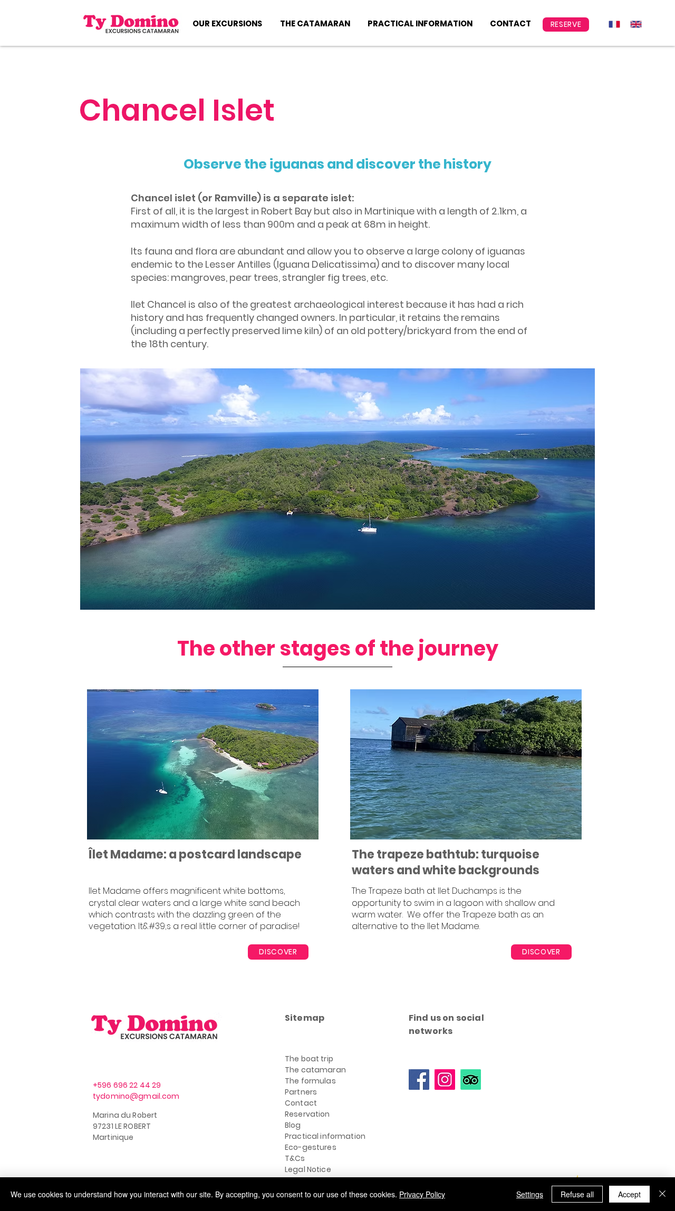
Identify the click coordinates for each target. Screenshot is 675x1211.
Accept (629, 1194)
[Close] (662, 1194)
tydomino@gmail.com (136, 1096)
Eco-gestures (310, 1147)
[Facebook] (419, 1079)
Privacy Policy (422, 1194)
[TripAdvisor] (470, 1079)
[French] (611, 24)
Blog (293, 1125)
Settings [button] (529, 1194)
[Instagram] (445, 1079)
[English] (633, 24)
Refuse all (577, 1194)
